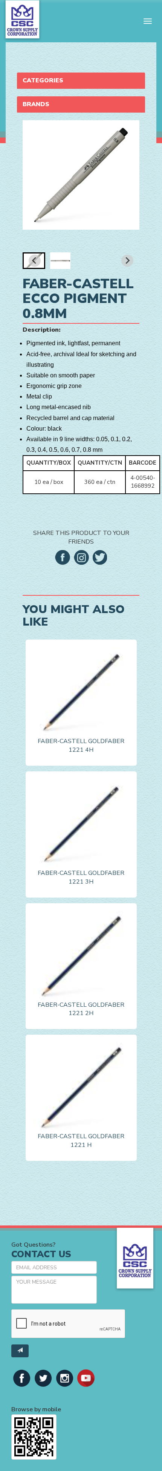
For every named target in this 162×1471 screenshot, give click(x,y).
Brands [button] (36, 104)
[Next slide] (127, 261)
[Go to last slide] (35, 261)
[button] (60, 260)
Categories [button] (43, 80)
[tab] (81, 81)
